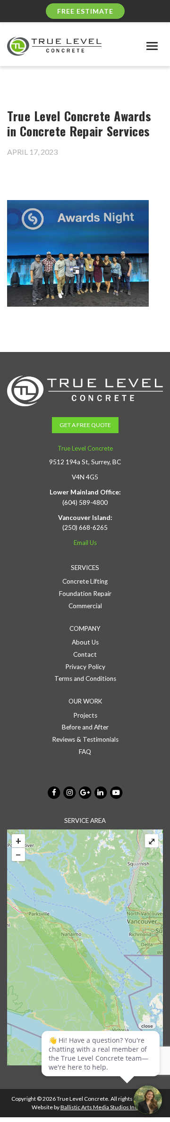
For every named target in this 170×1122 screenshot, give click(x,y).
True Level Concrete (85, 448)
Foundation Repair (85, 593)
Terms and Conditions (85, 678)
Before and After (85, 727)
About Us (85, 642)
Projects (85, 715)
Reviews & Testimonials (85, 739)
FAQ (85, 751)
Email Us (85, 542)
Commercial (85, 606)
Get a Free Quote (85, 424)
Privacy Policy (85, 666)
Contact (85, 654)
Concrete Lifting (85, 581)
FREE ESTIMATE (85, 11)
